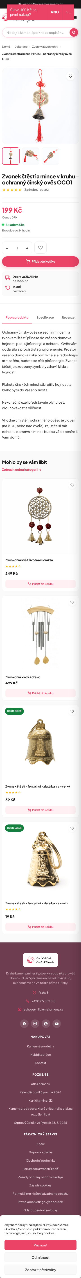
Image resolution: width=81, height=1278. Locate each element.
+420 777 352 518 (43, 1001)
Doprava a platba (40, 1152)
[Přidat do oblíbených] (70, 76)
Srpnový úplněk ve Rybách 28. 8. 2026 (40, 1122)
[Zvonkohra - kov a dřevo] (40, 634)
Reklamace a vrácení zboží (40, 1169)
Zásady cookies (40, 1185)
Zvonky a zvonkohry (45, 46)
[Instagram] (35, 1023)
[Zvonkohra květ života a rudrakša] (40, 517)
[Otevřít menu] (75, 17)
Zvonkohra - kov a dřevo (22, 677)
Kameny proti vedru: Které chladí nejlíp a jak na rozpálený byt (40, 1111)
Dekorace (21, 46)
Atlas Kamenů (40, 1084)
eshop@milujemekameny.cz (43, 4)
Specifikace (45, 317)
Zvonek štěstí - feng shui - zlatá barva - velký (37, 786)
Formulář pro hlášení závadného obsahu (41, 1193)
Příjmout (40, 1245)
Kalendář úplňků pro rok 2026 (40, 1092)
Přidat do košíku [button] (42, 584)
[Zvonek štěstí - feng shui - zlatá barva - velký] (40, 743)
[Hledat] (74, 32)
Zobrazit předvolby (40, 1269)
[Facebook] (24, 1023)
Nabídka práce (40, 1054)
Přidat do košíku (43, 261)
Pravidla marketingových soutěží (40, 1202)
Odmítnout (41, 1257)
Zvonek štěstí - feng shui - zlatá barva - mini (36, 903)
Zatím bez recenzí (37, 189)
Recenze (68, 317)
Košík (41, 1144)
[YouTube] (56, 1023)
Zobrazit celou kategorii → (22, 469)
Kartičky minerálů (41, 1100)
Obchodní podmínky (40, 1160)
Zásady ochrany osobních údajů (40, 1177)
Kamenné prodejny (40, 1046)
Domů (6, 46)
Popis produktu (17, 317)
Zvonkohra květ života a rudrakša (29, 560)
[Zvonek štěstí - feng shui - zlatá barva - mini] (40, 860)
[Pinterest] (46, 1023)
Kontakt (40, 1063)
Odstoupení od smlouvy (40, 1210)
